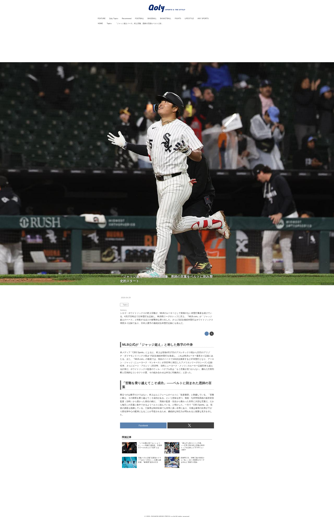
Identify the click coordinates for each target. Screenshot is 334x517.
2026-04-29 (126, 298)
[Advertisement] (167, 43)
